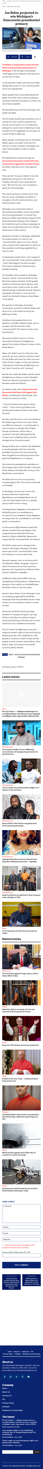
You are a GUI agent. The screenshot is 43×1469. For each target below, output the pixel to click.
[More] (35, 57)
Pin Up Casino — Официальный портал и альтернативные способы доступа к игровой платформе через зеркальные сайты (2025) (21, 713)
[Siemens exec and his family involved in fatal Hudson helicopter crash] (21, 1171)
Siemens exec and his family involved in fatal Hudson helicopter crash (20, 1189)
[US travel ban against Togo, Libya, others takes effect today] (21, 956)
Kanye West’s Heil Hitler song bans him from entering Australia (19, 824)
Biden (11, 654)
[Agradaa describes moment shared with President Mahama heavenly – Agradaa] (21, 842)
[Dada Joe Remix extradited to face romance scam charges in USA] (21, 878)
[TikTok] (16, 1376)
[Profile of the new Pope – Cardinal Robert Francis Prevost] (21, 1062)
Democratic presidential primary (27, 654)
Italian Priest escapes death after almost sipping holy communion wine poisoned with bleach (11, 1283)
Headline (5, 1112)
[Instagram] (10, 1376)
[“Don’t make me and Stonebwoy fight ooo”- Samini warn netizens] (21, 771)
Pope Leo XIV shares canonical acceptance (20, 1045)
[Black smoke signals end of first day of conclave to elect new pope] (21, 1136)
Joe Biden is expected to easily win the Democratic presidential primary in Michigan (20, 67)
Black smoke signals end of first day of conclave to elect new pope (19, 1153)
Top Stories (6, 971)
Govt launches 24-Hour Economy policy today (19, 932)
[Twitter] (22, 1376)
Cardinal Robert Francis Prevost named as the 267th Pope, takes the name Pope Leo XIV (20, 1116)
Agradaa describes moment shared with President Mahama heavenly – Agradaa (19, 860)
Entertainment (7, 747)
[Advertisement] (21, 1319)
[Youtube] (28, 1376)
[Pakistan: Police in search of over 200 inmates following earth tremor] (21, 992)
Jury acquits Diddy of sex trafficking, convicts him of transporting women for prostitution (20, 751)
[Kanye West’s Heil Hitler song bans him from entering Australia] (21, 806)
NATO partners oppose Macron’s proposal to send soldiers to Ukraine (31, 1281)
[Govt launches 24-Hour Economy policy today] (21, 914)
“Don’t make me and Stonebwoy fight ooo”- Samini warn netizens (21, 788)
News (4, 709)
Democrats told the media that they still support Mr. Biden (19, 392)
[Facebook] (4, 1376)
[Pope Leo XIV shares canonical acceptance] (21, 1028)
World (3, 1)
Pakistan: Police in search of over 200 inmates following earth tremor (18, 1010)
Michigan (21, 657)
